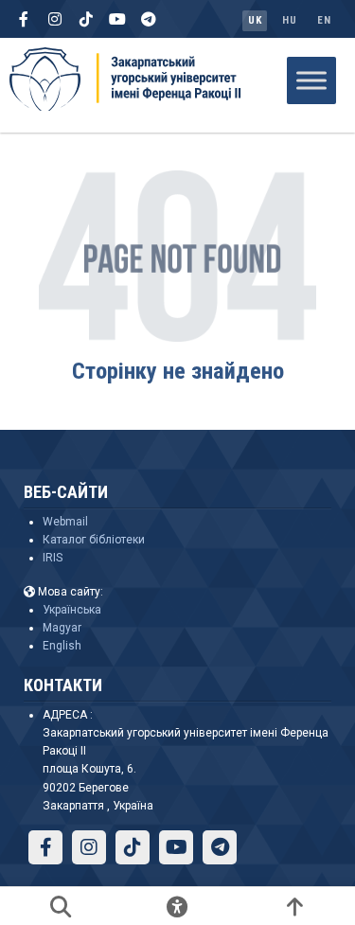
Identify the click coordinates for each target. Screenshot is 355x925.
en (323, 20)
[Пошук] (60, 906)
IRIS (52, 557)
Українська (72, 609)
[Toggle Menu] (311, 80)
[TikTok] (86, 19)
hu (289, 20)
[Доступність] (178, 906)
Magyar (62, 627)
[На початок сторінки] (294, 906)
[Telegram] (148, 19)
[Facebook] (23, 19)
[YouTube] (117, 19)
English (62, 645)
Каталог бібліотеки (94, 539)
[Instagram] (55, 19)
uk (254, 20)
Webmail (65, 521)
